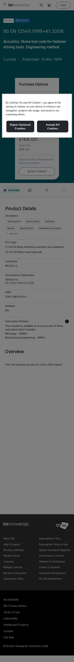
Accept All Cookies (53, 126)
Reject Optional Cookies (20, 126)
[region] (37, 116)
